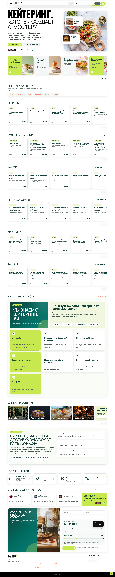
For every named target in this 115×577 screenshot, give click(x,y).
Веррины (12, 94)
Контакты (55, 563)
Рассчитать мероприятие (31, 44)
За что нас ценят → (102, 296)
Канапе (29, 94)
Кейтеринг (71, 3)
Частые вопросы (74, 561)
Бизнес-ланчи (46, 3)
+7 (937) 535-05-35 (93, 556)
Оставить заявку (103, 417)
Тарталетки (55, 94)
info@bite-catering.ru (93, 557)
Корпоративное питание (55, 3)
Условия (72, 559)
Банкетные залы (38, 3)
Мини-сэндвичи (38, 94)
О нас (54, 559)
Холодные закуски (21, 94)
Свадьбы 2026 (78, 3)
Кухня (66, 3)
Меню (62, 3)
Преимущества (56, 558)
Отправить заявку (69, 548)
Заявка (97, 3)
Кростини (47, 94)
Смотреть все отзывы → (101, 489)
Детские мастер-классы (87, 3)
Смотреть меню (14, 44)
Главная (31, 3)
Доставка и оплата (75, 558)
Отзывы (54, 561)
